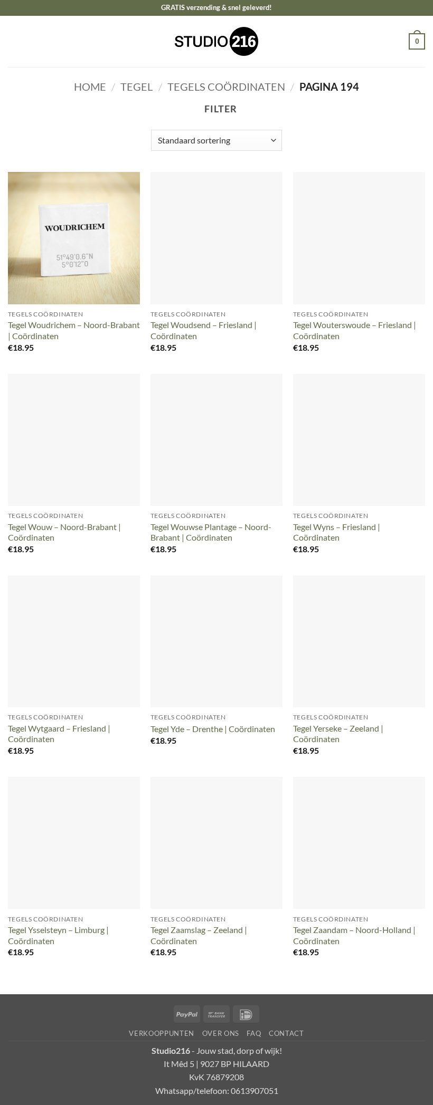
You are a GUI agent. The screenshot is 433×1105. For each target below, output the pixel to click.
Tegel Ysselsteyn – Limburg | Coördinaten (58, 935)
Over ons (220, 1033)
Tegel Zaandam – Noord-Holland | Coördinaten (354, 935)
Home (90, 86)
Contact (286, 1033)
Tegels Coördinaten (226, 86)
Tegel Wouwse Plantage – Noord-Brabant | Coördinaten (210, 532)
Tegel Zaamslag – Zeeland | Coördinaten (198, 935)
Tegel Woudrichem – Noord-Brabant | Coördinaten (74, 330)
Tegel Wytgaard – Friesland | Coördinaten (59, 733)
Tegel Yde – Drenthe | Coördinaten (212, 729)
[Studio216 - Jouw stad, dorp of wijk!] (217, 41)
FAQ (254, 1033)
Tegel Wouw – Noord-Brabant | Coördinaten (64, 532)
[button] (15, 41)
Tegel (136, 86)
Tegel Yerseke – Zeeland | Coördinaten (338, 733)
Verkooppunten (161, 1033)
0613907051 (254, 1090)
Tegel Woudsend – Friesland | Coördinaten (203, 330)
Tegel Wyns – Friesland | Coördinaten (336, 532)
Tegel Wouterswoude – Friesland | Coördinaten (354, 330)
